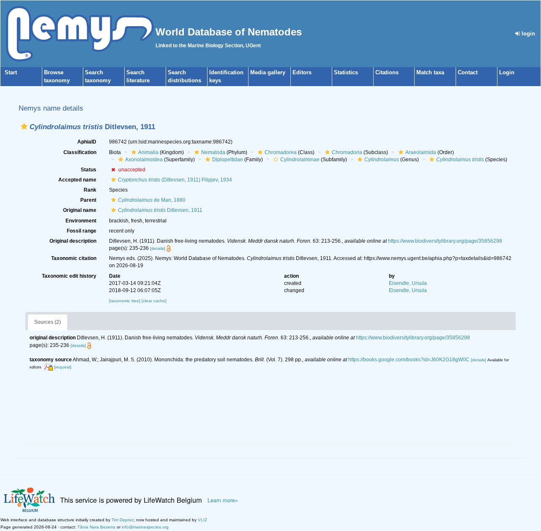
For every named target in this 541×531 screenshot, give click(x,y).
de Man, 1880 (152, 200)
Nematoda (213, 152)
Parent (88, 200)
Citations (387, 72)
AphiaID (86, 142)
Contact (468, 72)
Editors (301, 72)
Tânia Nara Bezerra (96, 527)
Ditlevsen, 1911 (160, 210)
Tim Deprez (123, 519)
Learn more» (223, 500)
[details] (157, 248)
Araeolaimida (420, 152)
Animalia (148, 152)
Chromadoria (347, 152)
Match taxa (430, 72)
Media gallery (267, 72)
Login (506, 72)
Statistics (346, 72)
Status (88, 170)
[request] (62, 367)
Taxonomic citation (73, 258)
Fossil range (81, 231)
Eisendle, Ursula (408, 283)
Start (11, 72)
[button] (24, 126)
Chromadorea (281, 152)
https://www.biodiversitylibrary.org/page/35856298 (445, 241)
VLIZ (202, 519)
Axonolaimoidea (144, 160)
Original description (72, 241)
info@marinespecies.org (145, 527)
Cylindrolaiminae (300, 160)
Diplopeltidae (227, 160)
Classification (79, 152)
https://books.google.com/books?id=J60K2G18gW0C (409, 360)
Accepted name (77, 180)
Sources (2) (47, 322)
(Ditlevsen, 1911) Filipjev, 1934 (175, 180)
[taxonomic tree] (125, 300)
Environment (81, 221)
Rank (90, 190)
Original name (79, 210)
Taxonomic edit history (69, 276)
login (527, 33)
